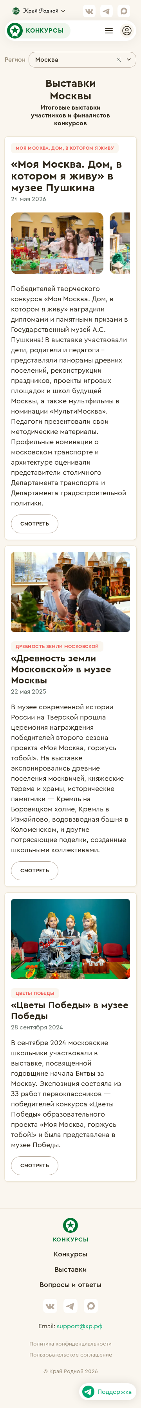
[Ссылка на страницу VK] (89, 11)
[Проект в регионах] (38, 10)
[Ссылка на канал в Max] (124, 11)
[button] (109, 30)
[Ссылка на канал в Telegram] (106, 11)
